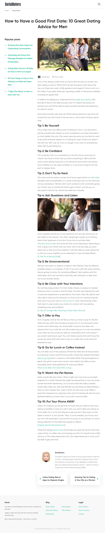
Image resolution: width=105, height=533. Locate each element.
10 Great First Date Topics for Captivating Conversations (20, 47)
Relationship (50, 514)
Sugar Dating (50, 506)
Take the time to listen (47, 244)
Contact (81, 514)
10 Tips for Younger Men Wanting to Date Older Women (61, 311)
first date (95, 178)
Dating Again (66, 506)
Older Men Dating (52, 510)
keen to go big (44, 358)
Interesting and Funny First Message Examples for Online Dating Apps (20, 58)
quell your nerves (83, 100)
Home (7, 10)
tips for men (58, 430)
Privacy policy (83, 506)
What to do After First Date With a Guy (54, 368)
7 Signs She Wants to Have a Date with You (20, 93)
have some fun (68, 301)
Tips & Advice (66, 510)
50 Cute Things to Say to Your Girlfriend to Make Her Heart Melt (20, 81)
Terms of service (84, 510)
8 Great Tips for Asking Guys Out (51, 425)
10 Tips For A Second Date (49, 256)
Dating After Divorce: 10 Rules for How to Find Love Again (20, 70)
